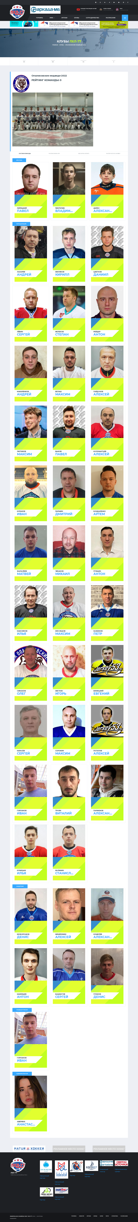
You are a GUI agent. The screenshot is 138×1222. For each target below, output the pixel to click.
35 (83, 61)
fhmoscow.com (124, 10)
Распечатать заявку (113, 153)
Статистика (115, 1216)
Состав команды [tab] (25, 153)
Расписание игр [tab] (54, 153)
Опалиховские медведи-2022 (75, 45)
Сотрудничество (92, 18)
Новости (81, 1216)
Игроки (64, 18)
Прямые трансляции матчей (88, 8)
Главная (55, 45)
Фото (107, 1216)
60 (53, 61)
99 (24, 61)
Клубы (76, 18)
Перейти (83, 10)
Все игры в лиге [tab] (83, 153)
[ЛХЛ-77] (114, 24)
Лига (51, 18)
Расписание (110, 18)
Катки (101, 1216)
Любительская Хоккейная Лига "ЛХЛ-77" (21, 1216)
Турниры (39, 18)
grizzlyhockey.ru (108, 10)
